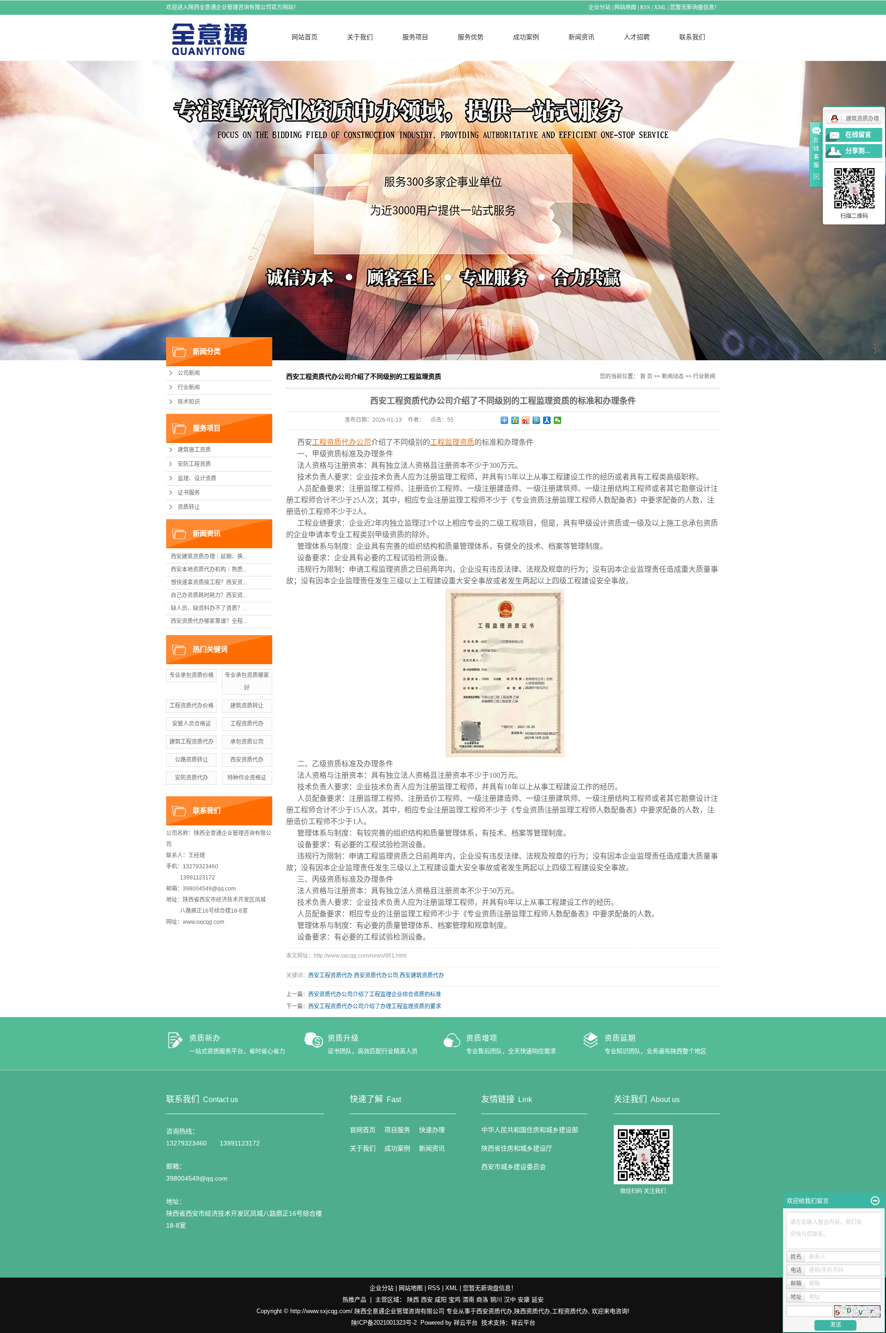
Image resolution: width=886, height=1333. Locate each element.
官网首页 (363, 1129)
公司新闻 (189, 373)
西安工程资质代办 (330, 975)
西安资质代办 (246, 760)
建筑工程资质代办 (191, 742)
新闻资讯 (581, 37)
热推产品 (354, 1299)
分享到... (857, 150)
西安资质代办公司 (376, 975)
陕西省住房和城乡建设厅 (516, 1148)
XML (660, 7)
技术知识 (189, 402)
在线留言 (858, 134)
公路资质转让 (191, 760)
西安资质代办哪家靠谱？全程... (209, 621)
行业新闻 (189, 387)
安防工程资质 (194, 464)
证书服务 (189, 493)
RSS (645, 7)
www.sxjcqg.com (203, 922)
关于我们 (360, 37)
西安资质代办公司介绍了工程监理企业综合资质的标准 (374, 994)
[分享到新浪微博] (526, 420)
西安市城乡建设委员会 (513, 1166)
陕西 (413, 1299)
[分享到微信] (558, 420)
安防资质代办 (191, 778)
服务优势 (471, 37)
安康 (524, 1299)
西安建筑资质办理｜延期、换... (209, 556)
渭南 (468, 1299)
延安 (538, 1299)
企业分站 (599, 7)
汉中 (510, 1299)
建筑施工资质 (194, 450)
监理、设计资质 (197, 478)
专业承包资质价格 (191, 675)
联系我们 (692, 37)
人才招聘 (637, 37)
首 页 (646, 376)
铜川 (496, 1299)
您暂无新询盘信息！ (695, 7)
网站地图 (625, 7)
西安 (427, 1299)
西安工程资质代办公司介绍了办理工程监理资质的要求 (374, 1006)
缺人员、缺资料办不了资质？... (209, 608)
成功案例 (526, 37)
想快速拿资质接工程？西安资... (209, 582)
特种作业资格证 (246, 778)
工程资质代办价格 (191, 706)
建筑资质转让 (246, 706)
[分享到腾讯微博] (536, 420)
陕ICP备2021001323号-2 (384, 1322)
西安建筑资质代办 (422, 975)
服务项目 (415, 37)
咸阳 (441, 1299)
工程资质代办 (246, 724)
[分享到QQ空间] (515, 420)
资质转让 (189, 507)
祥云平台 (466, 1322)
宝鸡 (455, 1299)
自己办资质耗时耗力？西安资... (209, 595)
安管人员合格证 (191, 724)
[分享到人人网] (547, 420)
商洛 (482, 1299)
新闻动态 (673, 376)
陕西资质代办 (532, 1311)
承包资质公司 (246, 742)
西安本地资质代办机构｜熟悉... (209, 569)
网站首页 (304, 37)
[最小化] (875, 1201)
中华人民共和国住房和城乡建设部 (529, 1129)
